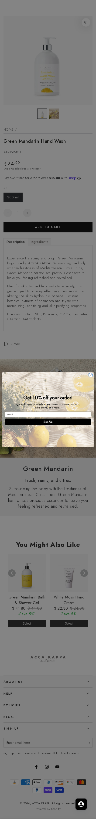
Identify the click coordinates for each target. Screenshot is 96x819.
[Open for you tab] (81, 804)
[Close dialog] (91, 375)
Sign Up (47, 421)
